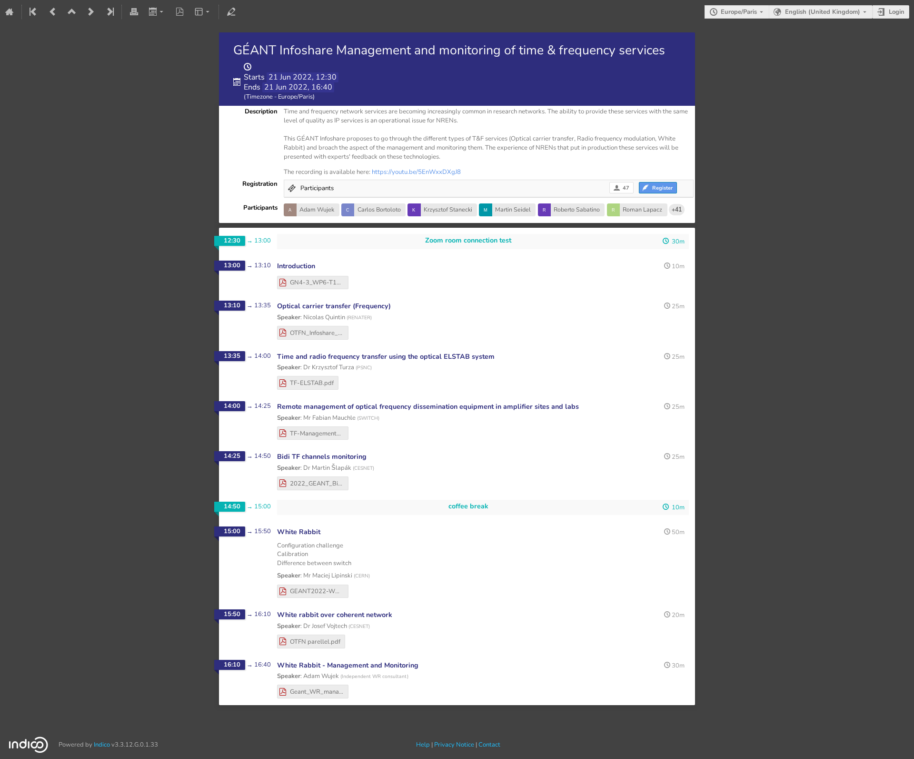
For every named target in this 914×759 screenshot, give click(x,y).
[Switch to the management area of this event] (230, 12)
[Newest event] (109, 12)
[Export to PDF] (179, 12)
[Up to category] (71, 12)
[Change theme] (203, 12)
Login (896, 12)
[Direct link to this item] (321, 266)
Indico (102, 744)
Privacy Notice (454, 744)
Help (423, 744)
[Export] (156, 12)
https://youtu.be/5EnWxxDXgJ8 (416, 172)
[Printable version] (133, 12)
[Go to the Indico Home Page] (9, 12)
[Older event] (52, 12)
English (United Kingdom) (822, 12)
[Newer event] (90, 12)
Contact (489, 744)
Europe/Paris (739, 12)
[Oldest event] (33, 12)
